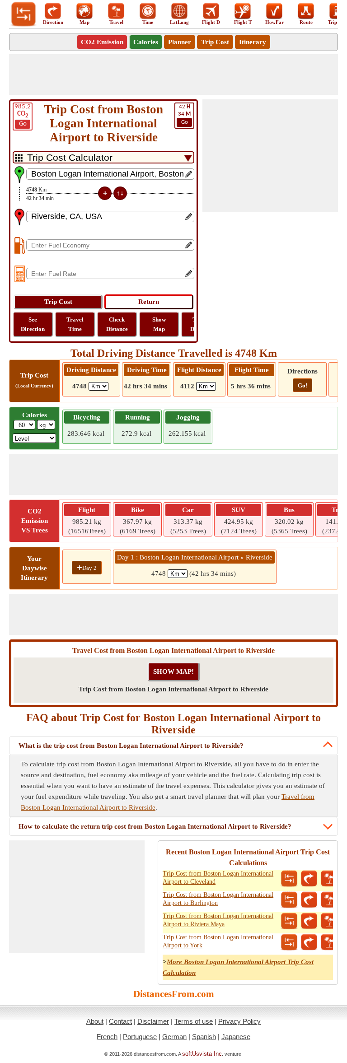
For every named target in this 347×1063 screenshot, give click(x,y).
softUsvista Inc (202, 1053)
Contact (120, 1021)
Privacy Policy (239, 1021)
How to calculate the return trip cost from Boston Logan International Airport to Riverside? (155, 826)
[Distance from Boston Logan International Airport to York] (289, 942)
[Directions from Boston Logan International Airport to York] (309, 942)
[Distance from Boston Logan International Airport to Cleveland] (289, 879)
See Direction (33, 324)
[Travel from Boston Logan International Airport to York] (329, 942)
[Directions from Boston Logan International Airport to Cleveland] (309, 879)
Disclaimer (153, 1021)
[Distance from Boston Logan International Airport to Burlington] (289, 900)
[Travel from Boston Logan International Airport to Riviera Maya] (329, 921)
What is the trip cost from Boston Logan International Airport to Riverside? (131, 745)
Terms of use (193, 1021)
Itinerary (252, 42)
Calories (145, 42)
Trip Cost (215, 42)
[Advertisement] (173, 74)
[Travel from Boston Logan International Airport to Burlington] (329, 900)
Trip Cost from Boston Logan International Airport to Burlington (218, 898)
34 (184, 114)
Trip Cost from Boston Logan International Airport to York (218, 941)
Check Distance (117, 324)
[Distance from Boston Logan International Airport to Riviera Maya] (289, 921)
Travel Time (75, 324)
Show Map (159, 324)
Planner (179, 42)
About (94, 1021)
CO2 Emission (102, 42)
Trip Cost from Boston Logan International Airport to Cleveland (218, 877)
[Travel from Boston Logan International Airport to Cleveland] (329, 879)
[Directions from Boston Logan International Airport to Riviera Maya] (309, 921)
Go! (302, 385)
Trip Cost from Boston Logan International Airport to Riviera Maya (218, 920)
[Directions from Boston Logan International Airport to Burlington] (309, 900)
